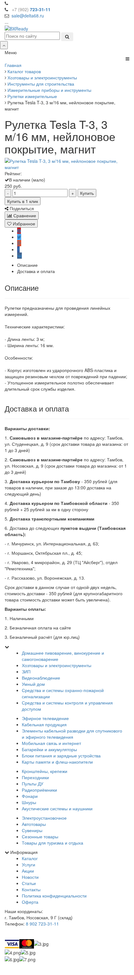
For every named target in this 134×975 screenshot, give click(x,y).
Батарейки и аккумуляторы (49, 749)
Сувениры (32, 830)
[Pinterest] (19, 231)
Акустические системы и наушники (57, 808)
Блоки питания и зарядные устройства (61, 755)
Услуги (28, 864)
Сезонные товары (40, 836)
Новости (30, 877)
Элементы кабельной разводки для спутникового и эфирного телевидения (72, 734)
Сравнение (24, 215)
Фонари (30, 796)
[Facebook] (18, 249)
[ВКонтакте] (19, 255)
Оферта (30, 902)
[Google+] (19, 243)
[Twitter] (19, 237)
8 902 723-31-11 (42, 924)
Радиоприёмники (39, 790)
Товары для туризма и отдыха (52, 843)
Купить (87, 193)
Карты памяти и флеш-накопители (57, 762)
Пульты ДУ (32, 783)
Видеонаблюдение (41, 678)
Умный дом (33, 684)
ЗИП (26, 671)
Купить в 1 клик (22, 201)
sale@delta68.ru (28, 15)
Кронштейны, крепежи (44, 771)
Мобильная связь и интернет (51, 743)
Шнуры (29, 802)
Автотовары (34, 824)
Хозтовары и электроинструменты (56, 665)
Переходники (35, 777)
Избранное (23, 223)
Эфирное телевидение (45, 718)
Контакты (31, 889)
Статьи (29, 883)
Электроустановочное (44, 818)
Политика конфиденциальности (54, 896)
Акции (28, 871)
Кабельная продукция (44, 724)
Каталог (30, 858)
